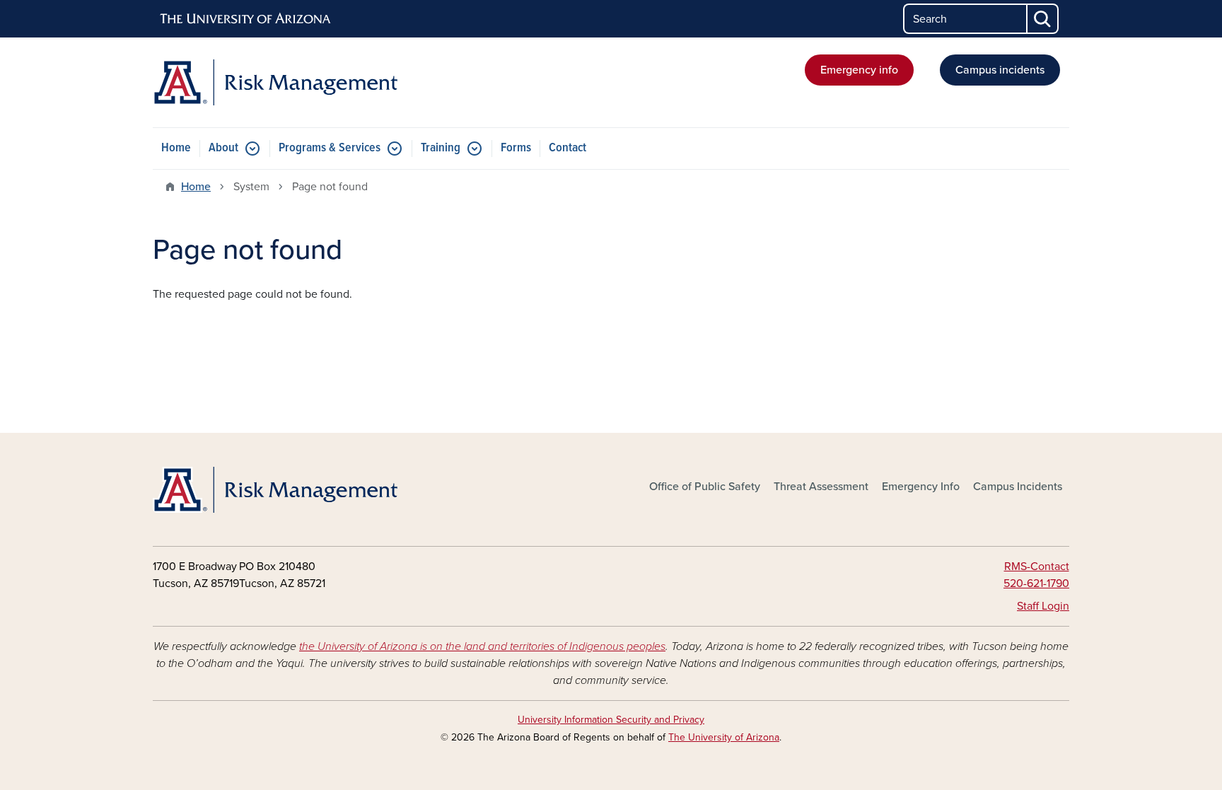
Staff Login (1043, 606)
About (223, 148)
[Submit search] (1043, 19)
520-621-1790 (1036, 583)
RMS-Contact (1036, 566)
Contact (567, 148)
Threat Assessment (821, 487)
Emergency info (859, 70)
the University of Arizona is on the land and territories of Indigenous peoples (482, 646)
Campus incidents (999, 70)
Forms (516, 148)
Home (176, 148)
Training (440, 148)
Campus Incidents (1017, 487)
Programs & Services (329, 148)
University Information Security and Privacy (611, 720)
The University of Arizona (723, 737)
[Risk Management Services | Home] (300, 82)
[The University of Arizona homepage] (246, 19)
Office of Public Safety (704, 487)
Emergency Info (921, 487)
